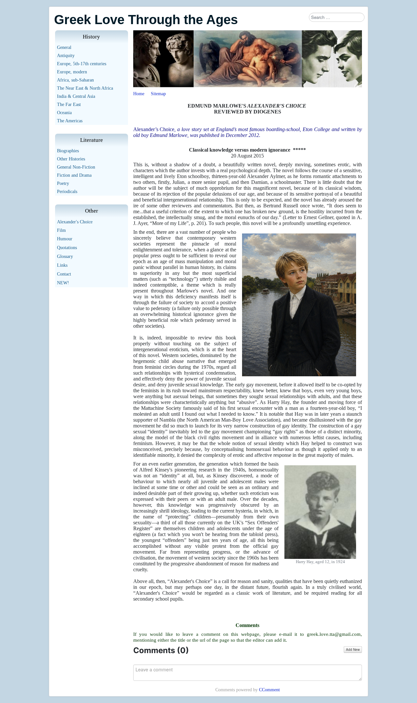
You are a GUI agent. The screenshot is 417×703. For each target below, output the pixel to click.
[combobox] (337, 17)
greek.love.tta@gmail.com (334, 634)
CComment (269, 689)
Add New (353, 649)
